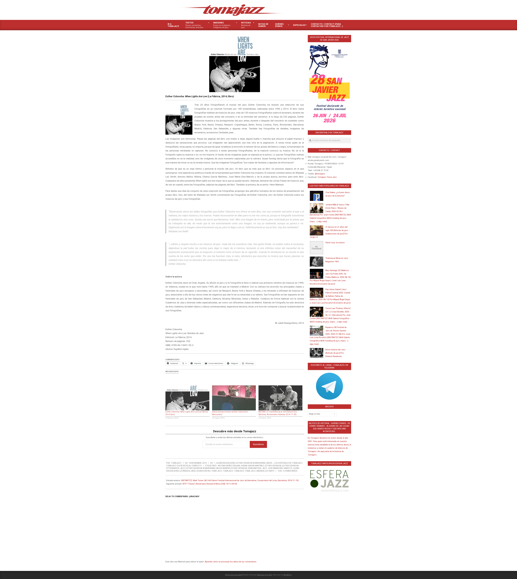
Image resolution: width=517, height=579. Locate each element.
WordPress (287, 574)
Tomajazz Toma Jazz (245, 471)
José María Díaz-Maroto (280, 468)
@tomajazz (320, 174)
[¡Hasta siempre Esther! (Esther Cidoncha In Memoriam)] (234, 397)
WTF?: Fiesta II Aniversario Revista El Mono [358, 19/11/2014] (209, 484)
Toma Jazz (216, 471)
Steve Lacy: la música (335, 242)
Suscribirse (258, 444)
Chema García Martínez (252, 466)
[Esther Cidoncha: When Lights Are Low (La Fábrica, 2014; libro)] (187, 397)
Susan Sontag (203, 471)
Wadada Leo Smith (265, 471)
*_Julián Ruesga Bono (224, 463)
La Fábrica (185, 471)
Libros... (269, 463)
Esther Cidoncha (273, 466)
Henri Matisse (254, 468)
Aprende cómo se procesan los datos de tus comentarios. (231, 561)
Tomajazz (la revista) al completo (184, 466)
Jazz (264, 468)
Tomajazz (228, 471)
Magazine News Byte (264, 574)
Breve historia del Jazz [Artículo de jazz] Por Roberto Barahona (335, 353)
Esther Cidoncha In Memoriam (250, 463)
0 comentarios (290, 471)
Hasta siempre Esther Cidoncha (231, 468)
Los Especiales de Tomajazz (288, 463)
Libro (193, 471)
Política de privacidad (233, 574)
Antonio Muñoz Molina (229, 466)
